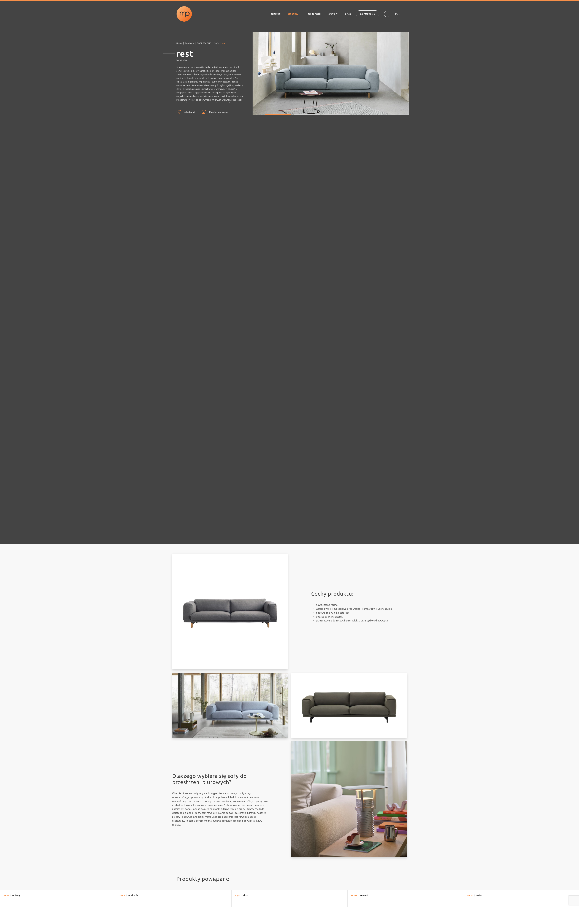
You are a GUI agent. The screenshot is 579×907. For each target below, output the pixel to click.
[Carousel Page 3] (336, 112)
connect (364, 895)
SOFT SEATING (204, 43)
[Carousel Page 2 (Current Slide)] (307, 112)
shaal (245, 895)
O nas (348, 13)
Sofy (216, 43)
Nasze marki (314, 13)
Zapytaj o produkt (218, 112)
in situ (479, 895)
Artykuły (333, 13)
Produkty (293, 13)
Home (179, 43)
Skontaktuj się (368, 14)
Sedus (6, 895)
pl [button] (396, 14)
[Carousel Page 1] (278, 112)
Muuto (354, 895)
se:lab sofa (133, 895)
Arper (237, 895)
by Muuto (181, 60)
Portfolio (276, 13)
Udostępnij (189, 112)
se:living (16, 895)
